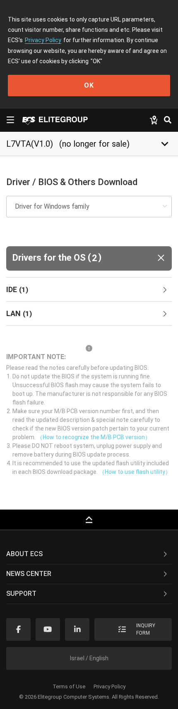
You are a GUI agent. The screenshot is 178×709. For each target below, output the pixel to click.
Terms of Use (69, 686)
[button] (89, 258)
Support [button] (21, 593)
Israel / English (89, 658)
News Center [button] (28, 574)
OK (89, 85)
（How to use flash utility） (135, 472)
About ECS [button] (24, 554)
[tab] (89, 290)
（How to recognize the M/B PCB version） (94, 437)
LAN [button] (19, 313)
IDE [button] (17, 289)
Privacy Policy (43, 40)
